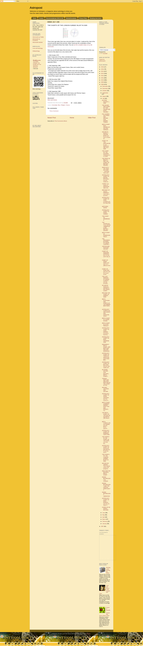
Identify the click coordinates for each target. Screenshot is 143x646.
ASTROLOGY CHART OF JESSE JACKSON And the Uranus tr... (105, 397)
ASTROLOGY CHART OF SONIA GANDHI (105, 212)
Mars (59, 105)
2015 (102, 69)
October (104, 90)
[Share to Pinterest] (81, 103)
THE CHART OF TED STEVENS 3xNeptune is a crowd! (106, 153)
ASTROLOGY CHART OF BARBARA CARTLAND (105, 432)
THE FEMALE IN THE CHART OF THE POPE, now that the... (105, 440)
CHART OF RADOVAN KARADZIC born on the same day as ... (106, 255)
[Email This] (74, 103)
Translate (105, 53)
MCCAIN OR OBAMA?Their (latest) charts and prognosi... (106, 466)
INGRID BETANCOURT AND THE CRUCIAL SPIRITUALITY (106, 487)
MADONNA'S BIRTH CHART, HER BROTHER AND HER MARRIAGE (106, 348)
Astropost (36, 7)
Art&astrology (36, 51)
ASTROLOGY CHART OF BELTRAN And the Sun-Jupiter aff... (106, 365)
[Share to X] (77, 103)
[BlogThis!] (76, 103)
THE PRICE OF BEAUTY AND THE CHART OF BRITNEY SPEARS (106, 162)
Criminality (54, 105)
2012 (102, 75)
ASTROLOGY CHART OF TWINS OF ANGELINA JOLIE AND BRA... (105, 357)
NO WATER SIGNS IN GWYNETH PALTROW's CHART (106, 288)
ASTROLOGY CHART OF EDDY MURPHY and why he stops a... (105, 502)
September (105, 92)
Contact (41, 18)
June (103, 512)
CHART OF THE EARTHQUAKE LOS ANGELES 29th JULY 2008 (106, 144)
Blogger (89, 633)
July (103, 98)
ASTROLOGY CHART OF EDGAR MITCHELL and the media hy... (105, 178)
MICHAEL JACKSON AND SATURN (105, 389)
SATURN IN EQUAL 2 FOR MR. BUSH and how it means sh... (106, 135)
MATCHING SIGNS (105, 207)
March (104, 519)
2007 (102, 526)
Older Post (91, 118)
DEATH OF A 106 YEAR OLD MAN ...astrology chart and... (105, 170)
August (104, 96)
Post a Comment (54, 111)
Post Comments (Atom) (61, 121)
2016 (102, 67)
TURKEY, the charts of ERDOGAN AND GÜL (105, 186)
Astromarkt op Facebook (36, 39)
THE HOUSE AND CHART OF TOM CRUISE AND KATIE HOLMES (106, 109)
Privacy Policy (83, 18)
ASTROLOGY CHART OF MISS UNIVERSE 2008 (105, 339)
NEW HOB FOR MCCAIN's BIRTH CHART (106, 473)
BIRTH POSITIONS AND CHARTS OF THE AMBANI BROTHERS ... (106, 303)
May (103, 514)
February (104, 521)
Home (34, 18)
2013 (102, 73)
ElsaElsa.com (37, 60)
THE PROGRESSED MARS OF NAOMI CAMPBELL (106, 241)
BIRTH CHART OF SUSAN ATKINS (106, 320)
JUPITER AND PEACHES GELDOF (105, 248)
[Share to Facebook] (79, 103)
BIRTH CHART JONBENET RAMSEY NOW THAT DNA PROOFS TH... (106, 406)
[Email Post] (71, 102)
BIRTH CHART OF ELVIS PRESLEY (106, 324)
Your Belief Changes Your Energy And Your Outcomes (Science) (37, 64)
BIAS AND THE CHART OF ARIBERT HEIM (106, 295)
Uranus (68, 105)
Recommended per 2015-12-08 (54, 18)
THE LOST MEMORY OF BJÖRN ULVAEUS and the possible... (105, 280)
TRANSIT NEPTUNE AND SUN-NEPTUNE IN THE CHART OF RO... (106, 382)
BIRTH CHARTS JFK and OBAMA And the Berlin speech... (106, 425)
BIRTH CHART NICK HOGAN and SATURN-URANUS (106, 127)
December (105, 86)
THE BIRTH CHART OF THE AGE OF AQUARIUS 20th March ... (106, 416)
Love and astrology (38, 48)
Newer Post (52, 118)
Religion (63, 105)
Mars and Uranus (52, 100)
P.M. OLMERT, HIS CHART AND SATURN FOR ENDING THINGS (106, 118)
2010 (102, 80)
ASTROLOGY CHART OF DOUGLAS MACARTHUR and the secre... (106, 449)
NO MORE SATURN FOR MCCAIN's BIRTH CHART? (105, 373)
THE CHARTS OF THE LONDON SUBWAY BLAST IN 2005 (105, 458)
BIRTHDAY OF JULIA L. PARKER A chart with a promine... (106, 192)
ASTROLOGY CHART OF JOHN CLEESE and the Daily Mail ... (106, 201)
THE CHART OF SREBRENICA (106, 218)
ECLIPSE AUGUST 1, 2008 (105, 102)
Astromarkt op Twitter (38, 37)
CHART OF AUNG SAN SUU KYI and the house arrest (106, 271)
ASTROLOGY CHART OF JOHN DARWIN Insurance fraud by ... (105, 331)
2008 (102, 84)
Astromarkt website (38, 42)
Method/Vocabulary (71, 18)
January (104, 523)
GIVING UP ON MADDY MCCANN (106, 509)
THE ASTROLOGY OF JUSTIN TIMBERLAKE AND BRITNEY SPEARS (106, 226)
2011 (102, 78)
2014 (102, 71)
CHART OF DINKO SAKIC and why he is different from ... (106, 263)
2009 (102, 82)
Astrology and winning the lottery (108, 570)
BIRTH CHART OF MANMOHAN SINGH (106, 234)
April (103, 517)
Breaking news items (95, 18)
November (105, 88)
